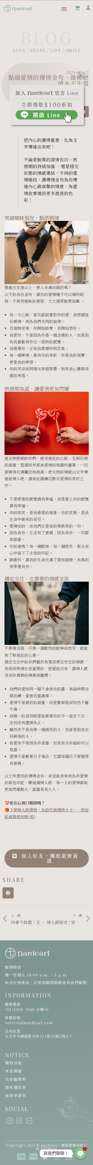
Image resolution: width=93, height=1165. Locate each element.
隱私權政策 (16, 1087)
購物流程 (13, 1062)
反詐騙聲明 (16, 1079)
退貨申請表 (16, 1095)
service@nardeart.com (29, 1022)
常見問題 (13, 1071)
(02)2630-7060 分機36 (27, 1009)
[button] (8, 892)
